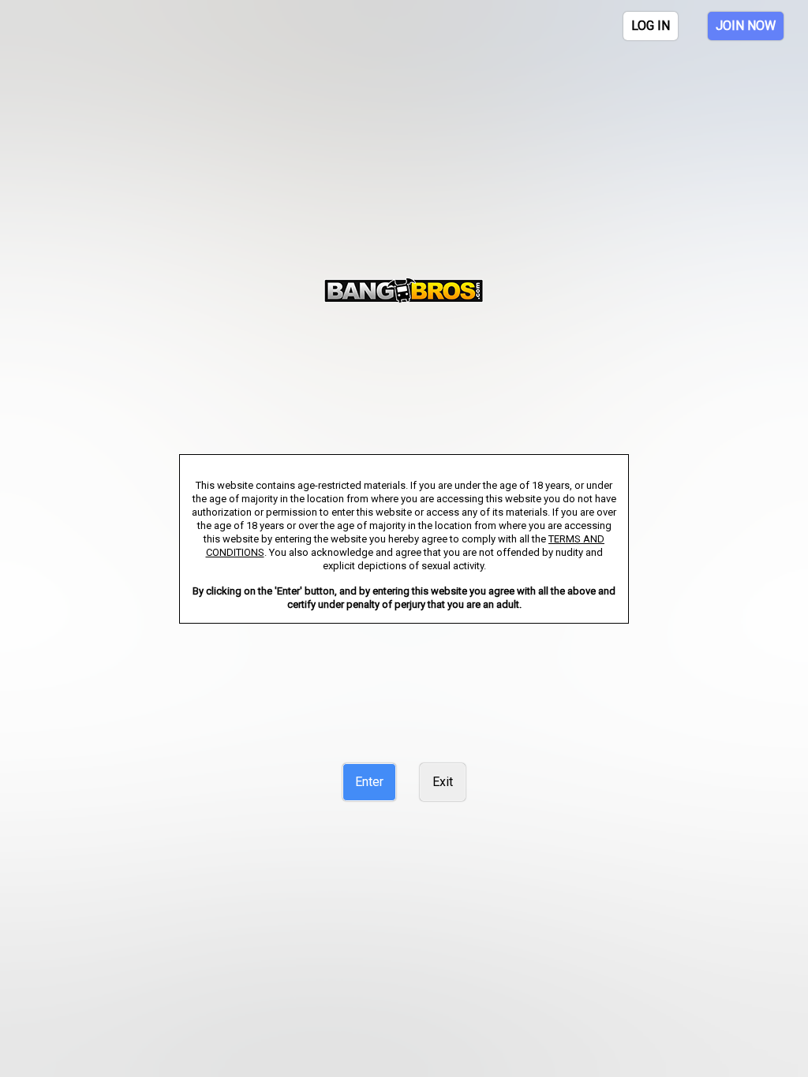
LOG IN (650, 25)
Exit (442, 781)
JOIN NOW (746, 25)
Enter (369, 781)
